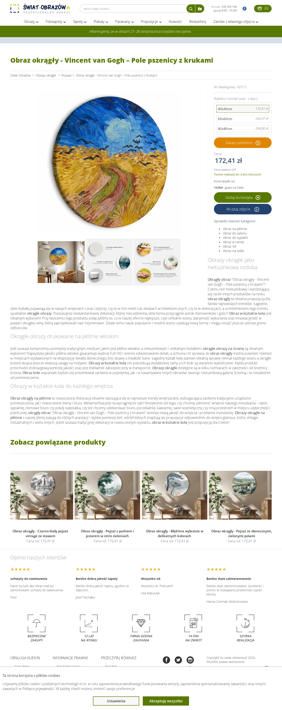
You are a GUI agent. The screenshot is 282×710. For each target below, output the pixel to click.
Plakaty (99, 21)
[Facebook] (166, 660)
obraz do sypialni (235, 237)
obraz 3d (229, 246)
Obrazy (29, 21)
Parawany (122, 21)
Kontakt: (224, 8)
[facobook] (243, 9)
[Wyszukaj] (190, 8)
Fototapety (54, 21)
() (266, 7)
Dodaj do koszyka (239, 197)
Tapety (78, 21)
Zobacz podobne (239, 142)
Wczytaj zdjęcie (238, 209)
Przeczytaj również (118, 657)
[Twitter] (178, 660)
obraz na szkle (233, 250)
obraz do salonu (235, 233)
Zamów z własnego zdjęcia (233, 21)
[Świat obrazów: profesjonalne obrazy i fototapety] (40, 8)
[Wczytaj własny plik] (199, 8)
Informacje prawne (70, 657)
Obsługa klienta (25, 657)
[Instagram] (190, 660)
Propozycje (149, 21)
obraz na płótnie (235, 228)
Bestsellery (197, 21)
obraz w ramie (233, 242)
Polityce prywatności (38, 688)
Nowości (175, 21)
